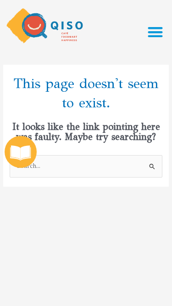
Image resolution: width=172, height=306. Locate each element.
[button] (156, 32)
